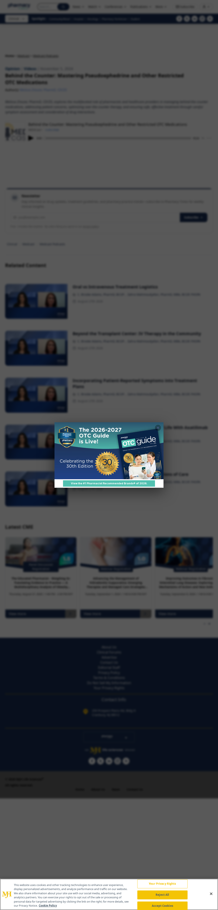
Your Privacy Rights (162, 884)
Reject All (162, 895)
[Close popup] (158, 428)
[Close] (211, 894)
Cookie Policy (48, 905)
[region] (109, 894)
